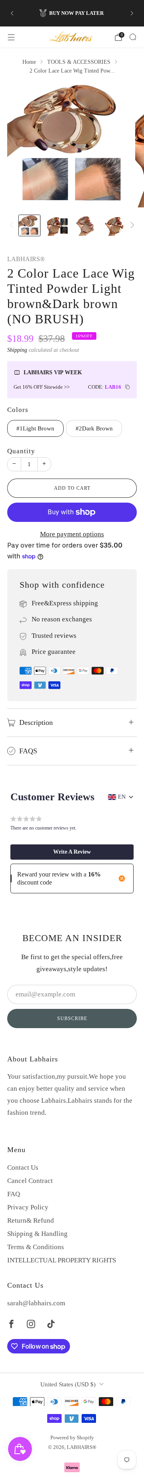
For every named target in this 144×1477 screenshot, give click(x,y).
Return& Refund (30, 1220)
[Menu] (11, 37)
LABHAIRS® (26, 259)
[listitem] (72, 13)
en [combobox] (122, 797)
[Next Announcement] (132, 13)
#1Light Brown (35, 428)
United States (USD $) (68, 1384)
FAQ (13, 1194)
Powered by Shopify (72, 1437)
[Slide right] (131, 225)
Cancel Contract (30, 1181)
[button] (72, 852)
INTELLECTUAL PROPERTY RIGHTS (61, 1260)
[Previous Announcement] (12, 13)
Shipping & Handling (37, 1234)
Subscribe (72, 1018)
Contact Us (22, 1167)
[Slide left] (13, 225)
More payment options (72, 534)
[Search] (133, 37)
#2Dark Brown (94, 428)
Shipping (17, 350)
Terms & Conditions (35, 1247)
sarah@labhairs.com (36, 1303)
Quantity (21, 451)
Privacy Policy (27, 1207)
